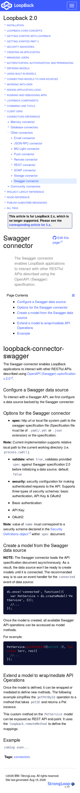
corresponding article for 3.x (29, 225)
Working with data (19, 84)
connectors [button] (22, 756)
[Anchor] (68, 301)
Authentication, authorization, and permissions (40, 62)
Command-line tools (21, 105)
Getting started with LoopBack (29, 36)
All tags (12, 208)
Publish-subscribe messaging (27, 202)
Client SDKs (15, 111)
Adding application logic (24, 89)
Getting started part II (23, 41)
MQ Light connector (26, 148)
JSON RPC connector (28, 143)
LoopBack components (22, 100)
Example (23, 333)
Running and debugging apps (27, 95)
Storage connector (26, 175)
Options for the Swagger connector (42, 307)
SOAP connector (25, 170)
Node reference (18, 197)
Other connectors (22, 132)
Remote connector (26, 159)
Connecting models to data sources (32, 79)
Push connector (24, 154)
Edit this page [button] (61, 239)
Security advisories (20, 46)
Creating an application (23, 52)
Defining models (18, 68)
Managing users (18, 57)
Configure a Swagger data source (41, 301)
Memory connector (23, 122)
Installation (15, 25)
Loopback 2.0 (20, 17)
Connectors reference (23, 116)
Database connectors (24, 127)
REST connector (24, 165)
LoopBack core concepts (24, 30)
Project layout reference (25, 191)
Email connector (24, 138)
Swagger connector (26, 181)
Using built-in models (21, 73)
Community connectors (25, 186)
